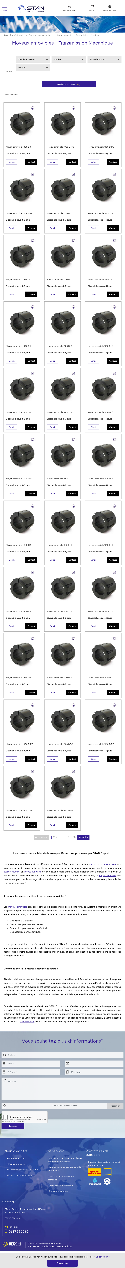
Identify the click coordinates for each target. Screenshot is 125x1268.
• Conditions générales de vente (22, 1169)
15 (74, 837)
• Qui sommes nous (16, 1158)
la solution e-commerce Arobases (57, 1246)
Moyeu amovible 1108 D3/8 (101, 147)
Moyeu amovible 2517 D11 (100, 279)
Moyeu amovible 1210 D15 (59, 678)
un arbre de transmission (103, 864)
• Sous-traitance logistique (60, 1185)
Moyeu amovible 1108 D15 (18, 678)
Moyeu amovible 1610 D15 (100, 678)
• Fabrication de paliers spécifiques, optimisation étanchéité (65, 1160)
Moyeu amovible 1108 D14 (100, 479)
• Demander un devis (58, 1191)
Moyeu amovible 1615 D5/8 (60, 810)
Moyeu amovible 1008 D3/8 (60, 147)
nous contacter (27, 1021)
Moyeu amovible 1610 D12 (18, 412)
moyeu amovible (32, 872)
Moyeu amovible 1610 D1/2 (19, 479)
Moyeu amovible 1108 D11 (18, 279)
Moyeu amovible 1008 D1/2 (60, 412)
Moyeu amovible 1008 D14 (60, 479)
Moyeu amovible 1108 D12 (59, 346)
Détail (11, 162)
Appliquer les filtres (66, 84)
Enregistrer (62, 1263)
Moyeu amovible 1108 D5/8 (60, 744)
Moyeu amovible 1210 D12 (100, 346)
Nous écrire (14, 1227)
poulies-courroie (12, 872)
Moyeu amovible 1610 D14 (100, 545)
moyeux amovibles (17, 907)
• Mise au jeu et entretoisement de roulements (64, 1169)
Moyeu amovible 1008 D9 (18, 147)
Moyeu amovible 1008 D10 (19, 213)
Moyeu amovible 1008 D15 (100, 611)
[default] (31, 8)
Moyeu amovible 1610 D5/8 (19, 810)
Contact (31, 162)
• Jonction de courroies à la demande (61, 1178)
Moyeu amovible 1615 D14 (18, 611)
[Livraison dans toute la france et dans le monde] (100, 1177)
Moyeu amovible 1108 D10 (59, 213)
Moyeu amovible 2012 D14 (59, 611)
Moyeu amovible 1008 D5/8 (19, 744)
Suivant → (83, 837)
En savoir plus (102, 1257)
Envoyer (13, 1126)
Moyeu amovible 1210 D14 (18, 545)
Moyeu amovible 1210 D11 (59, 279)
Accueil (7, 35)
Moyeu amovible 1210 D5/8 (101, 744)
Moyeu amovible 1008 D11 (100, 213)
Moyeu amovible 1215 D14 (59, 545)
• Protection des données (19, 1175)
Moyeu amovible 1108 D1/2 (101, 412)
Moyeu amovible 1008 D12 (19, 346)
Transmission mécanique (40, 35)
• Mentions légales (16, 1164)
